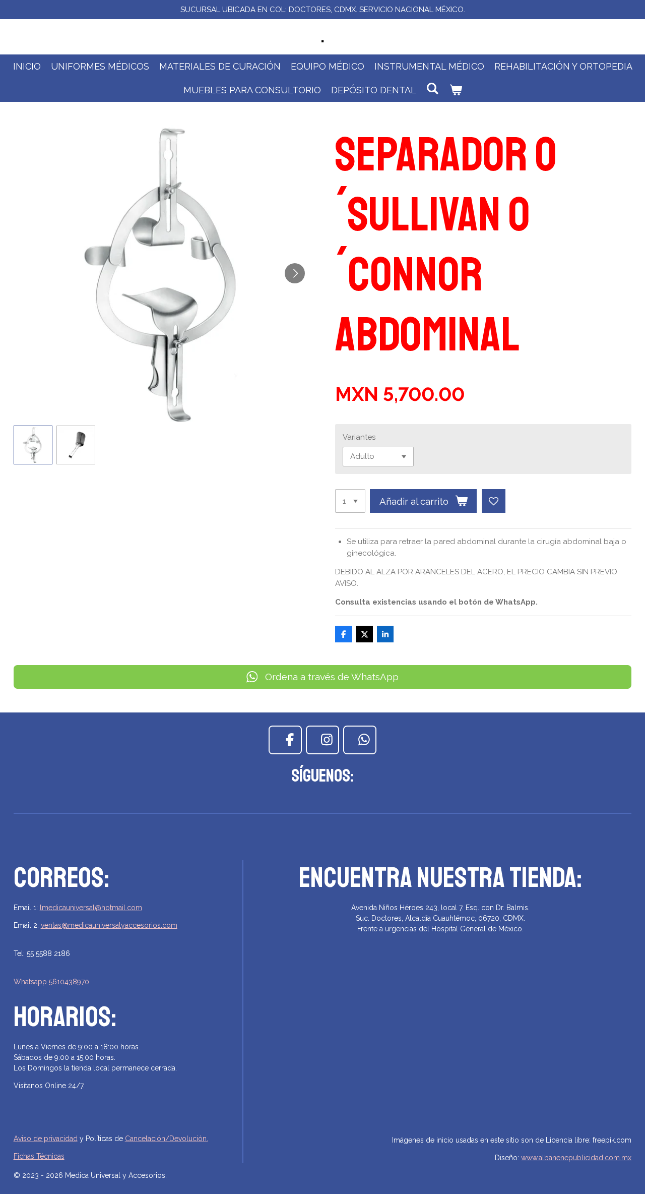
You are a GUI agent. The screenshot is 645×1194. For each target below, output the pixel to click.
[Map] (440, 1052)
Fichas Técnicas (39, 1156)
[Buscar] (432, 88)
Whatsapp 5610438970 (51, 982)
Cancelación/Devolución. (166, 1139)
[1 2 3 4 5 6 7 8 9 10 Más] (350, 501)
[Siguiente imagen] (295, 273)
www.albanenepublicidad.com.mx (576, 1158)
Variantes (359, 437)
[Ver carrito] (455, 90)
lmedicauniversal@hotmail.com (91, 908)
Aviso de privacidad (46, 1139)
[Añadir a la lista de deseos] (493, 501)
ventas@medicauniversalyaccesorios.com (109, 925)
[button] (33, 445)
